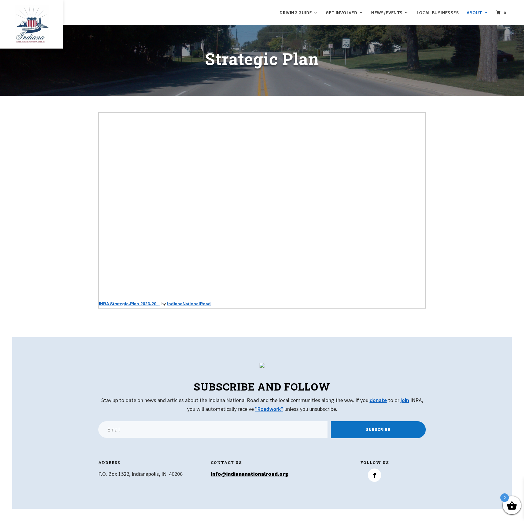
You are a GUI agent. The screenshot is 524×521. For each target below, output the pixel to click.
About (474, 12)
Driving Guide (296, 12)
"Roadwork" (269, 408)
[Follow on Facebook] (374, 475)
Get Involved (341, 12)
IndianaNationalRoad (189, 303)
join (405, 400)
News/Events (386, 12)
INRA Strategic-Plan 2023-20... (129, 303)
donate (378, 400)
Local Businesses (438, 12)
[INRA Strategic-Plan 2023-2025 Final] (262, 204)
